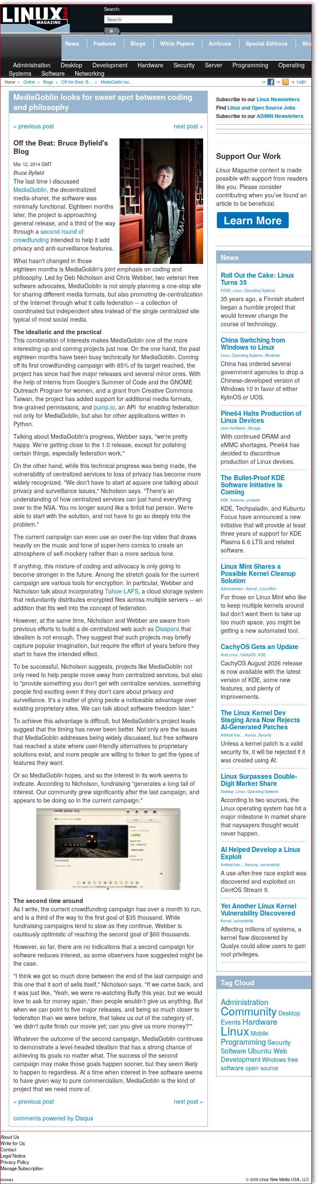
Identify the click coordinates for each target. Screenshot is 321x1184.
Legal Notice (12, 1155)
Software (53, 73)
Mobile (259, 1033)
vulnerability (270, 864)
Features (105, 43)
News (72, 43)
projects (253, 499)
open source (261, 1068)
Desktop (227, 791)
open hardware (233, 427)
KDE (224, 499)
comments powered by (53, 1118)
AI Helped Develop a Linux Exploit (261, 853)
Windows (272, 355)
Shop (309, 43)
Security (184, 65)
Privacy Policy (14, 1161)
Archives (220, 43)
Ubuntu (260, 1050)
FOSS (226, 290)
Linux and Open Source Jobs (261, 107)
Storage (254, 427)
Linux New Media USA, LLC (284, 1179)
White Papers (177, 43)
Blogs (137, 43)
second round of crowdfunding (48, 235)
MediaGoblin (30, 189)
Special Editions (267, 43)
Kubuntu (238, 499)
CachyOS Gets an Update (259, 646)
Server (213, 65)
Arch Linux (229, 654)
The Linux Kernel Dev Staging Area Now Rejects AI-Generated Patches (260, 719)
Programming (250, 65)
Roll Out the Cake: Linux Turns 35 (257, 279)
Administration (232, 588)
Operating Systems (260, 290)
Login (301, 81)
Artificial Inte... (231, 734)
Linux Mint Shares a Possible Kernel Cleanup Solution (258, 573)
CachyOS (248, 654)
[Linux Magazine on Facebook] (270, 81)
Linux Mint (268, 588)
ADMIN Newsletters (280, 116)
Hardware (150, 65)
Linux (237, 290)
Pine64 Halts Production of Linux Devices (261, 417)
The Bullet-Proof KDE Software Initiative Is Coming (253, 484)
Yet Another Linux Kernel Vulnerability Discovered (258, 909)
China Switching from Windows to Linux (253, 343)
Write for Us (12, 1143)
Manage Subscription (21, 1168)
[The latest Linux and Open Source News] (285, 81)
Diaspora (167, 628)
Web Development (254, 1055)
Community (249, 1010)
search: (112, 8)
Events (231, 1021)
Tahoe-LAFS (121, 591)
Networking (89, 73)
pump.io (104, 407)
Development (109, 65)
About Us (9, 1136)
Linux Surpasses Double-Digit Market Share (259, 780)
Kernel (251, 588)
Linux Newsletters (278, 99)
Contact (8, 1149)
